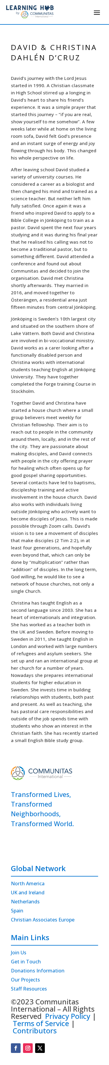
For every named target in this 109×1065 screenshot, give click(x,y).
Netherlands (25, 902)
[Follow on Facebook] (16, 1048)
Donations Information (37, 971)
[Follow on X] (40, 1048)
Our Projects (25, 980)
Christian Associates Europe (42, 920)
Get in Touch (26, 962)
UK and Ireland (28, 893)
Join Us (18, 953)
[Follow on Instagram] (28, 1048)
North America (28, 884)
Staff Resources (29, 989)
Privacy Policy (67, 1016)
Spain (17, 911)
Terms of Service (41, 1023)
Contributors (35, 1030)
